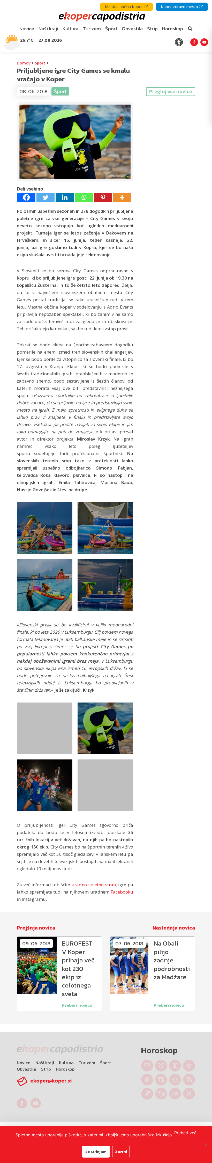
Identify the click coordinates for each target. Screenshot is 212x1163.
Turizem (87, 1062)
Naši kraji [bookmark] (48, 28)
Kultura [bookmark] (70, 28)
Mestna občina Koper (124, 6)
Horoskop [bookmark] (172, 28)
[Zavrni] (205, 1144)
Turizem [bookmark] (92, 28)
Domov (24, 62)
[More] (122, 197)
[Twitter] (45, 197)
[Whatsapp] (84, 197)
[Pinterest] (103, 197)
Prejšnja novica (36, 928)
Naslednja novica (174, 928)
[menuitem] (26, 29)
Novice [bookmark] (26, 28)
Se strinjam (96, 1151)
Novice (24, 1062)
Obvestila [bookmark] (132, 28)
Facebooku (122, 892)
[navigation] (106, 26)
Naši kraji (44, 1062)
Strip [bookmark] (152, 28)
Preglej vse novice (170, 91)
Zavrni (121, 1151)
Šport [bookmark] (111, 28)
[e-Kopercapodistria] (101, 17)
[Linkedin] (65, 197)
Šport (40, 62)
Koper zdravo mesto (180, 6)
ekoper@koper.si (51, 1081)
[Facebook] (26, 197)
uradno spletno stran (94, 885)
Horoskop (65, 1069)
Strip (46, 1069)
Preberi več (185, 1132)
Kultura (66, 1062)
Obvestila (26, 1069)
